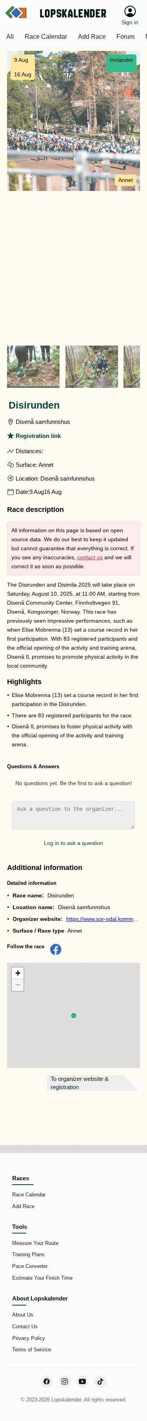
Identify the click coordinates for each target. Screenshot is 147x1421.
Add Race (23, 1206)
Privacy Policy (28, 1338)
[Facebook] (46, 1381)
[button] (73, 1015)
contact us (90, 557)
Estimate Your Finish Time (42, 1278)
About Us (22, 1315)
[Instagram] (64, 1381)
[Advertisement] (73, 268)
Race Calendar (28, 1195)
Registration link (38, 435)
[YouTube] (82, 1381)
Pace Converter (29, 1266)
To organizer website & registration (80, 1082)
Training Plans (28, 1254)
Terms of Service (31, 1350)
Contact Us (25, 1326)
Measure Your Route (35, 1243)
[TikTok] (100, 1381)
